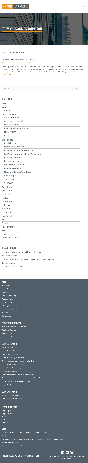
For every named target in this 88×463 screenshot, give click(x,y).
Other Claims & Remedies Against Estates (17, 172)
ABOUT (4, 282)
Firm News (5, 198)
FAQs (4, 416)
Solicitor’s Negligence (11, 176)
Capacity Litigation (10, 143)
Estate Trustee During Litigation (14, 165)
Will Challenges (9, 183)
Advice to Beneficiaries (11, 117)
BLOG (4, 429)
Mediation (5, 220)
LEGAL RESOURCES (9, 407)
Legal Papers (6, 411)
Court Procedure (7, 111)
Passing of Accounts (10, 132)
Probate (6, 135)
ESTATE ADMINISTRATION (11, 323)
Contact (5, 422)
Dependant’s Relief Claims (12, 161)
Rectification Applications (11, 371)
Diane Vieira (6, 292)
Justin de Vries (7, 289)
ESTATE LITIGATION (9, 344)
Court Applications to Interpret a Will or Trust (18, 150)
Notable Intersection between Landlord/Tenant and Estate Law (21, 252)
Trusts (4, 230)
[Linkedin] (62, 452)
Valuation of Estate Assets (10, 238)
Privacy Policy (69, 456)
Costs (4, 107)
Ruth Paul (5, 312)
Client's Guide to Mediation (12, 398)
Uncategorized (6, 234)
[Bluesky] (72, 452)
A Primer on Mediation (10, 395)
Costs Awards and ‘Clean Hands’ (12, 267)
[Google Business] (67, 452)
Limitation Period (7, 216)
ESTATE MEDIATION (9, 392)
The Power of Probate (8, 263)
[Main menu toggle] (83, 6)
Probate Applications (9, 337)
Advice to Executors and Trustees (14, 121)
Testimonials (6, 316)
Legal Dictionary (8, 413)
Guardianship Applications (12, 168)
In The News (6, 205)
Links (4, 419)
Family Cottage (7, 194)
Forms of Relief (7, 202)
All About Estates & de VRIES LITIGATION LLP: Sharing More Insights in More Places (28, 259)
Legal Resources (7, 212)
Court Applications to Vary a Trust (15, 158)
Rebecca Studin (7, 299)
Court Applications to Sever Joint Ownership (18, 374)
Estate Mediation (7, 187)
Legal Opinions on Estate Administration (17, 128)
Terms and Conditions (57, 456)
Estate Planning (7, 191)
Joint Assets (6, 209)
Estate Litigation (7, 140)
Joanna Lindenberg (9, 296)
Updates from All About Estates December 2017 (19, 59)
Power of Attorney (8, 227)
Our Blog (5, 223)
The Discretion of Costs (9, 256)
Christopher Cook (8, 306)
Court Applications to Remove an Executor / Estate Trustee (22, 154)
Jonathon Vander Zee (9, 309)
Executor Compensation (11, 125)
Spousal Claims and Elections (12, 364)
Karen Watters (7, 302)
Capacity (5, 103)
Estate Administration (9, 114)
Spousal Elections (10, 179)
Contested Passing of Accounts (14, 147)
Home (4, 52)
